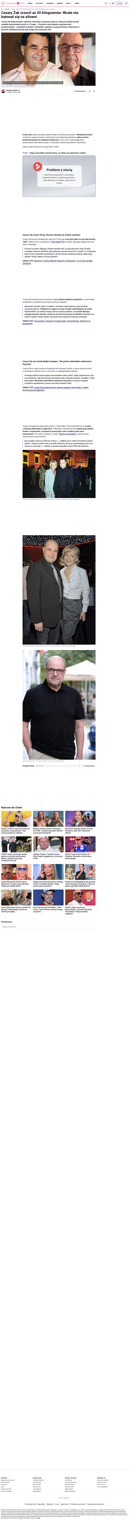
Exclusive (39, 3)
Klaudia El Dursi (69, 1487)
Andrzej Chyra (37, 1487)
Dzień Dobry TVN (101, 1482)
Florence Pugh (37, 1484)
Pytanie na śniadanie (102, 1480)
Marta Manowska (69, 1484)
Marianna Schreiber (6, 1489)
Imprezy (60, 3)
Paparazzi (50, 3)
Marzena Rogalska (70, 1491)
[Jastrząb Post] (17, 3)
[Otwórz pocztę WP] (106, 3)
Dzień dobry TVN (58, 242)
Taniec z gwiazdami (102, 1487)
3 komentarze (80, 91)
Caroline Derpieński (6, 1491)
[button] (111, 3)
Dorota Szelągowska (70, 1482)
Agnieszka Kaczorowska (7, 1480)
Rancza (43, 249)
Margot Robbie (37, 1491)
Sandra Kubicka (5, 1482)
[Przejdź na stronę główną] (3, 5)
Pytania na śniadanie (67, 434)
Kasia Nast (4, 1484)
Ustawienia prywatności (95, 1504)
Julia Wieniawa (37, 1482)
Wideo (77, 3)
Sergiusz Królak (12, 90)
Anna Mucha (68, 1480)
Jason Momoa (37, 1489)
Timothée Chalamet (38, 1480)
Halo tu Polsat (101, 1484)
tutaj (38, 1518)
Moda (68, 3)
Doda (2, 1487)
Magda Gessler (69, 1489)
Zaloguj (119, 3)
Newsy (30, 3)
